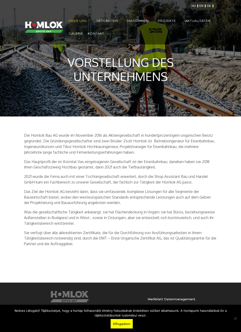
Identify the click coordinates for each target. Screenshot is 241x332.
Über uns (78, 21)
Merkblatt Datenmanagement (171, 299)
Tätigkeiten (107, 21)
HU (194, 5)
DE (209, 5)
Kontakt (96, 33)
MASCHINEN (138, 21)
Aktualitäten (197, 21)
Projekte (167, 21)
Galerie (76, 33)
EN (201, 5)
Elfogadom (121, 324)
